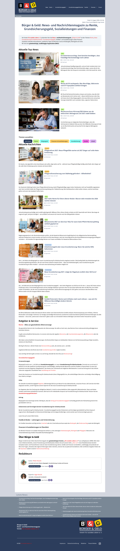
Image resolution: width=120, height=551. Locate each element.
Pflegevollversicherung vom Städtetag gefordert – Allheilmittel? (67, 173)
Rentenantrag (68, 354)
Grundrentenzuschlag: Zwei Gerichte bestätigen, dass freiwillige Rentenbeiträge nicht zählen (80, 56)
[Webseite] (52, 466)
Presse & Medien (92, 543)
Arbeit (93, 141)
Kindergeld (73, 423)
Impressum (23, 448)
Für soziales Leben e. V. (34, 37)
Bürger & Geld (76, 37)
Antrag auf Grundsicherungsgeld (60, 401)
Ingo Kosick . (48, 205)
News (47, 7)
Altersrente (62, 334)
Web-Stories (34, 416)
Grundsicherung (75, 141)
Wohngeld (74, 430)
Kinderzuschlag (83, 423)
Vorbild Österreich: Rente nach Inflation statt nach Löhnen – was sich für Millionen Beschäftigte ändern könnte (70, 300)
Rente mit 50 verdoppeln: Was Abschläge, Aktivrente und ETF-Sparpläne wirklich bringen (80, 84)
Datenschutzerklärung (42, 448)
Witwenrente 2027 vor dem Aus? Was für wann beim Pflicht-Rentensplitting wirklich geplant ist (71, 223)
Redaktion (83, 543)
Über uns (75, 443)
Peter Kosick (89, 22)
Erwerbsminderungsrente (76, 334)
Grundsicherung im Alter (49, 350)
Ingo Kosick (101, 22)
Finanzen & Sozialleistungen (59, 141)
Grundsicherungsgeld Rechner (76, 7)
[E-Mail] (50, 466)
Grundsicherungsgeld (60, 7)
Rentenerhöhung (46, 346)
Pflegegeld (83, 430)
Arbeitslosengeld (65, 430)
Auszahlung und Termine (49, 370)
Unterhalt (44, 423)
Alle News (28, 141)
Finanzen (93, 7)
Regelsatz (41, 383)
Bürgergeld (44, 141)
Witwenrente (89, 334)
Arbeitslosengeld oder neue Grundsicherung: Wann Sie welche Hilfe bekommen (69, 248)
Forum (100, 7)
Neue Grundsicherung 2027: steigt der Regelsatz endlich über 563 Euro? (70, 272)
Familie (86, 7)
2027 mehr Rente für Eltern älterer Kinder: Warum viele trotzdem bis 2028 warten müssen (71, 200)
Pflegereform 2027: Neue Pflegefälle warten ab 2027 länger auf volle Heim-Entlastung (71, 151)
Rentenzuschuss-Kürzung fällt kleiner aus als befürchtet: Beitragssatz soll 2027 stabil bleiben (78, 112)
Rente (50, 7)
